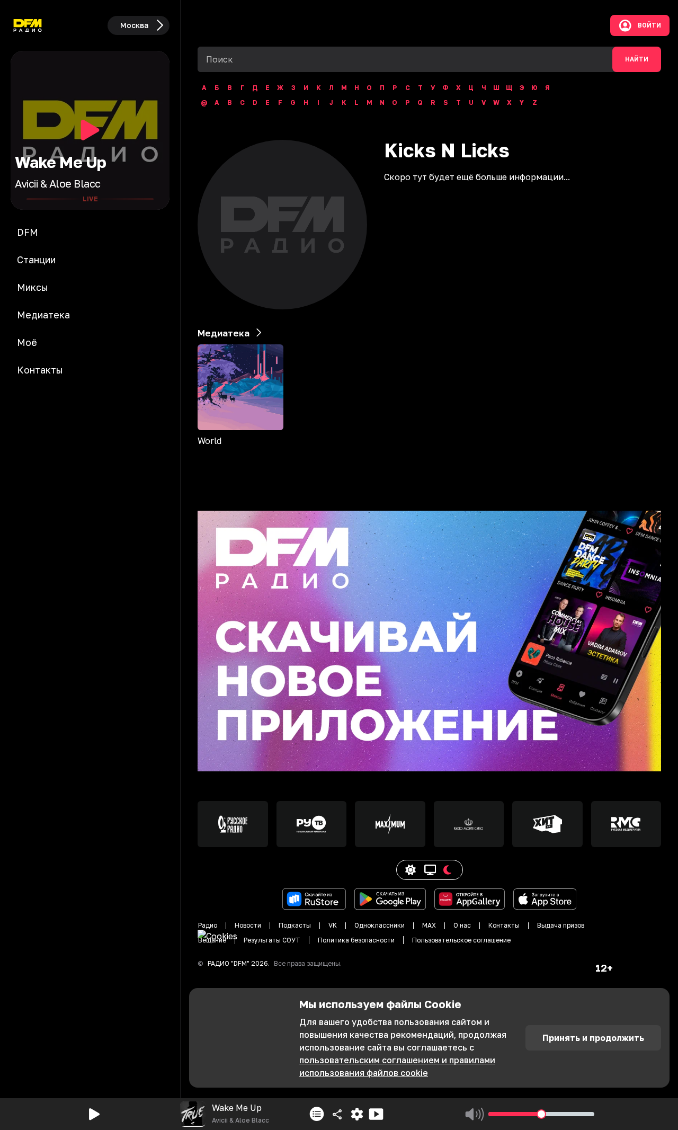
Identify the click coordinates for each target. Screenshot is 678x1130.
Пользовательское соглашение (461, 940)
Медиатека (223, 333)
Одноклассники (379, 925)
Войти (649, 25)
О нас (462, 925)
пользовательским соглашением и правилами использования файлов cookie (397, 1066)
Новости (248, 925)
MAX (429, 925)
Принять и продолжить (593, 1038)
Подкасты (295, 925)
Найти (636, 59)
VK (332, 925)
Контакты (504, 925)
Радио (207, 925)
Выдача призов (560, 925)
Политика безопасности (356, 940)
